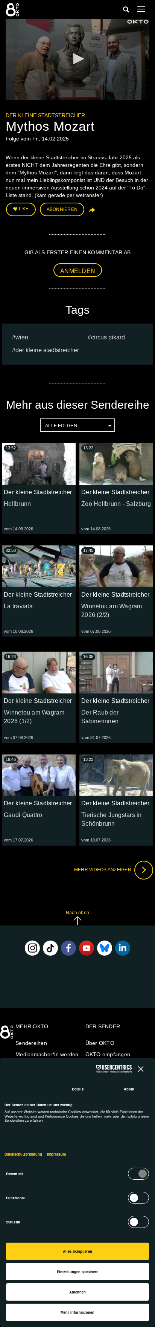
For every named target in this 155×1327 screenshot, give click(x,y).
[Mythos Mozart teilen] (91, 212)
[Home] (7, 1034)
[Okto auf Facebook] (68, 948)
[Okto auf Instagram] (32, 948)
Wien (21, 337)
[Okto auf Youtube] (86, 948)
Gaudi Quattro (23, 815)
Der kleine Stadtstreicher (45, 115)
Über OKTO (99, 1043)
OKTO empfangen (108, 1054)
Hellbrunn (17, 504)
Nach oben (77, 912)
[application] (77, 59)
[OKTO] (13, 9)
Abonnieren (62, 209)
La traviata (18, 606)
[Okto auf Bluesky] (104, 948)
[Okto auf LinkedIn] (122, 948)
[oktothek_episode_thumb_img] (39, 463)
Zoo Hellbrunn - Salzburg (116, 504)
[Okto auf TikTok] (50, 948)
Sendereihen (31, 1043)
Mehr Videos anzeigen (103, 869)
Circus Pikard (108, 337)
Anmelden (77, 271)
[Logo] (138, 22)
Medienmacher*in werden (47, 1054)
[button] (77, 58)
